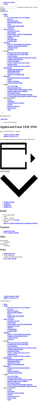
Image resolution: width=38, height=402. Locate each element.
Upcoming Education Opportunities (18, 368)
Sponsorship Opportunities (15, 316)
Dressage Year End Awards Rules (17, 342)
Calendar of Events (13, 321)
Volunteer (7, 332)
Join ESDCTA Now (13, 363)
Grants (9, 369)
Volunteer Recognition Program (17, 336)
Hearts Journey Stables (11, 134)
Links (9, 399)
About (6, 306)
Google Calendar (9, 202)
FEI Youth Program (13, 383)
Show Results (11, 322)
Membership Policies (13, 361)
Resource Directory (13, 396)
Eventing (16, 220)
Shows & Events (9, 319)
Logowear (10, 339)
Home (5, 304)
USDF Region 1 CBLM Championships (19, 324)
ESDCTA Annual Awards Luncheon (18, 356)
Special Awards (12, 354)
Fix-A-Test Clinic (12, 376)
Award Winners (12, 346)
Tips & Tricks (11, 398)
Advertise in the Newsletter (15, 393)
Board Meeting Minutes (14, 312)
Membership (8, 358)
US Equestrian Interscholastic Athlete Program (22, 386)
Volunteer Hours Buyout (15, 349)
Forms (9, 389)
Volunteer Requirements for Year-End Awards (21, 348)
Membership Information (15, 359)
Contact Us (10, 317)
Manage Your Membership (15, 364)
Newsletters (11, 391)
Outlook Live (8, 207)
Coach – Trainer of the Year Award (18, 353)
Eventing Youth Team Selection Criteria (19, 379)
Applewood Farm (9, 231)
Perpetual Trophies (13, 351)
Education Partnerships (14, 373)
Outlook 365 (7, 205)
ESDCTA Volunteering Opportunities (19, 334)
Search (3, 9)
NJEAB (9, 394)
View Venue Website (10, 258)
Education (7, 366)
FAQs (9, 314)
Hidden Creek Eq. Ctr (11, 136)
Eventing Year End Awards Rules (17, 344)
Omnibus (10, 327)
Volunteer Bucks (12, 337)
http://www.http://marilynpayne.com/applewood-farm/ (21, 223)
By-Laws (10, 309)
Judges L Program (13, 371)
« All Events (3, 119)
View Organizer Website (11, 233)
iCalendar (7, 203)
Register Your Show (13, 326)
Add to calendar (5, 171)
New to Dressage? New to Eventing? (18, 307)
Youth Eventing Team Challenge (17, 381)
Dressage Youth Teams (14, 378)
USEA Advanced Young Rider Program (19, 384)
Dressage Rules (12, 329)
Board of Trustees (13, 311)
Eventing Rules (12, 331)
